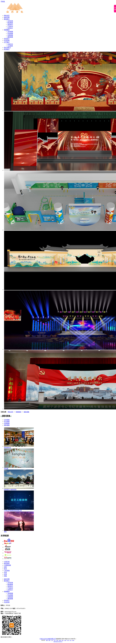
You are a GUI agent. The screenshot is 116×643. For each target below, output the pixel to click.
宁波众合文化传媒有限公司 (48, 639)
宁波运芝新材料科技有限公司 (13, 510)
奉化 (57, 640)
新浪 (5, 569)
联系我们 (7, 49)
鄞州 (49, 640)
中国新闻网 (7, 565)
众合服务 (10, 46)
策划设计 (7, 38)
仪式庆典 (10, 21)
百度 (5, 572)
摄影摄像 (10, 37)
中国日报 (7, 561)
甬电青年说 (7, 447)
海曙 (47, 640)
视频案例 (7, 30)
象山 (62, 640)
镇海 (60, 640)
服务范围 (7, 17)
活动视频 (10, 31)
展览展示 (10, 24)
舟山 (70, 640)
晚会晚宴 (10, 22)
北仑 (55, 640)
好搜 (5, 574)
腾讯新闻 (7, 563)
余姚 (65, 640)
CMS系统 (7, 570)
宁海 (68, 640)
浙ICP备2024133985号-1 (58, 641)
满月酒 (6, 468)
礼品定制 (7, 40)
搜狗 (5, 567)
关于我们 (7, 42)
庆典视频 (10, 35)
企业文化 (10, 44)
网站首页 (7, 15)
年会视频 (10, 33)
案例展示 (7, 19)
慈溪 (73, 640)
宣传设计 (10, 28)
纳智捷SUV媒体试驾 (10, 489)
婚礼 (5, 531)
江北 (52, 640)
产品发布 (10, 26)
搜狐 (5, 576)
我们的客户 (7, 47)
